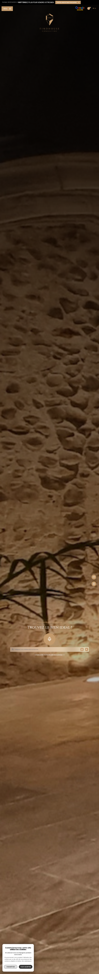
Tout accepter (25, 967)
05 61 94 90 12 (12, 2)
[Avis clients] (80, 8)
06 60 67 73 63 (21, 2)
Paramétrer (11, 967)
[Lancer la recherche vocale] (49, 638)
